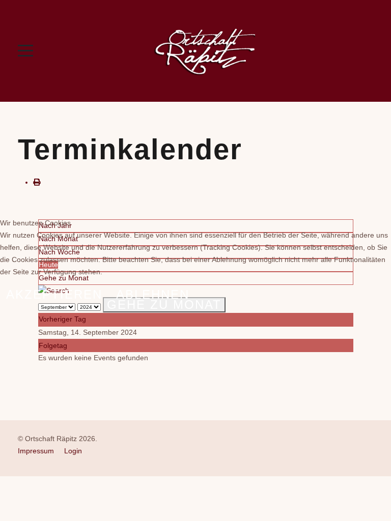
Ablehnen (152, 294)
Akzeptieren (54, 294)
